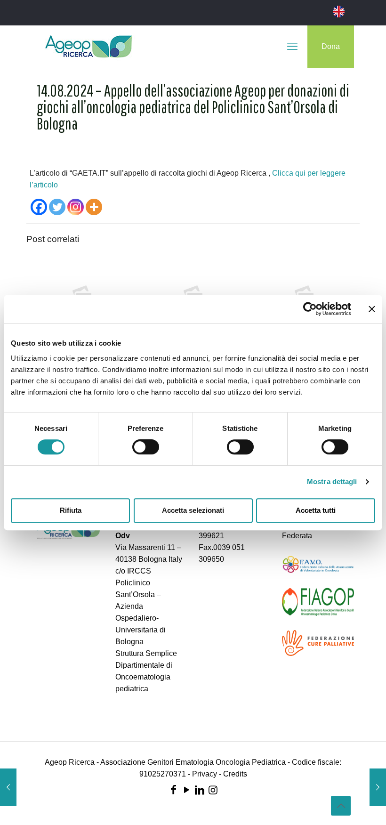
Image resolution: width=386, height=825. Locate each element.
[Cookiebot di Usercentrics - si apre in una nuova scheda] (310, 309)
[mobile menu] (292, 47)
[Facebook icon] (173, 790)
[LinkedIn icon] (199, 790)
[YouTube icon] (186, 790)
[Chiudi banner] (372, 309)
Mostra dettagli (332, 481)
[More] (94, 207)
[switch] (145, 446)
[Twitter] (57, 207)
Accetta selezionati (193, 510)
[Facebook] (39, 207)
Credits (235, 774)
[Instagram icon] (213, 790)
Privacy (204, 774)
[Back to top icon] (341, 806)
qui (301, 173)
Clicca (283, 173)
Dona (331, 46)
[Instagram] (75, 207)
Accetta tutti (316, 510)
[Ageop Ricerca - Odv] (88, 46)
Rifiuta (70, 510)
